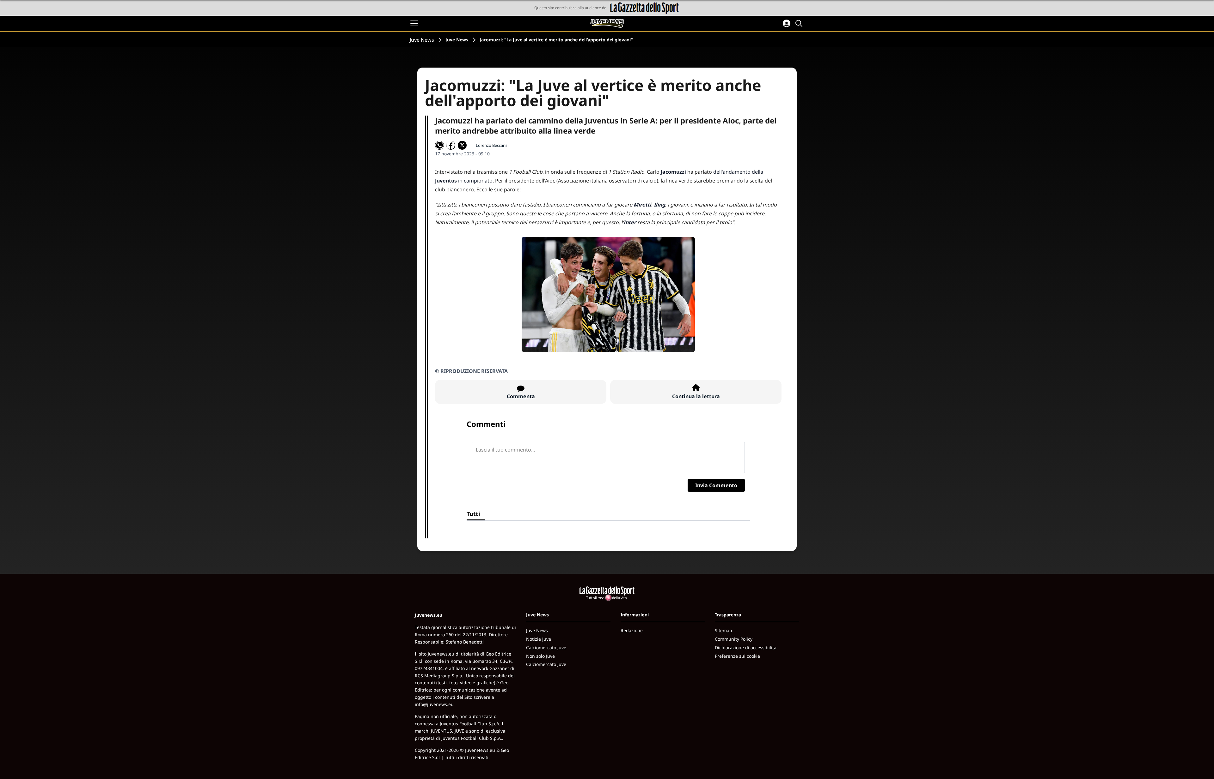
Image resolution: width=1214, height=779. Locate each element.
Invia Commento (716, 485)
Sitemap (723, 630)
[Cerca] (799, 23)
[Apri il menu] (414, 23)
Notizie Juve (538, 639)
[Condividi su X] (462, 145)
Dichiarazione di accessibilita (745, 647)
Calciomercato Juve (546, 647)
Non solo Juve (540, 656)
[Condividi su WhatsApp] (439, 145)
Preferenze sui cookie (737, 656)
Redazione (632, 630)
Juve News (422, 39)
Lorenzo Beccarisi (492, 145)
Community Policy (733, 639)
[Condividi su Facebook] (450, 145)
